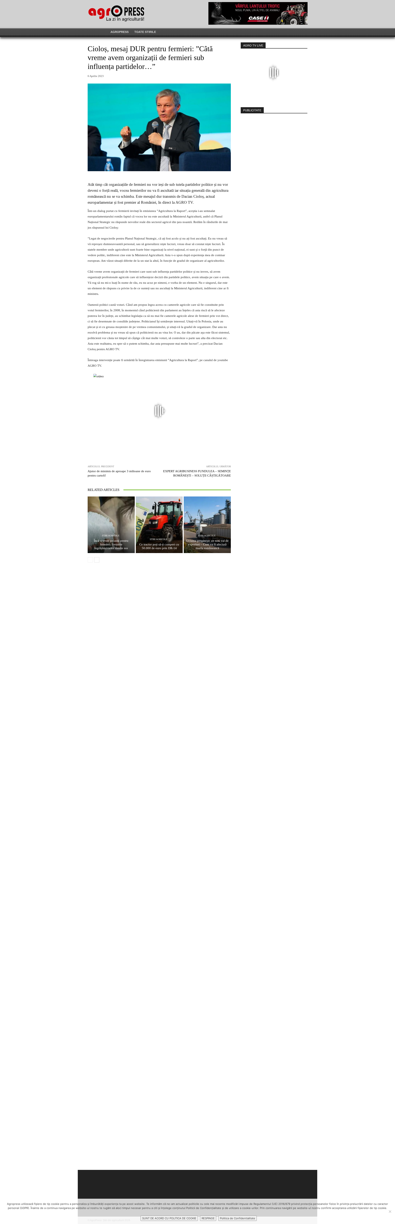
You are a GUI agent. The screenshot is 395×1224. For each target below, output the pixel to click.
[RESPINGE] (390, 1211)
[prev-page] (90, 560)
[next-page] (96, 560)
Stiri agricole (111, 536)
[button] (297, 32)
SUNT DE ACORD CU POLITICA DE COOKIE (169, 1218)
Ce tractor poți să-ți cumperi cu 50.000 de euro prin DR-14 (159, 546)
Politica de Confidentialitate (237, 1218)
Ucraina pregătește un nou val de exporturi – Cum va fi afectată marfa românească (207, 544)
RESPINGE (208, 1218)
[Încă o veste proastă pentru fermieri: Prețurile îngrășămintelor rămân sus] (111, 524)
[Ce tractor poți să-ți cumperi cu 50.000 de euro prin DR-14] (159, 524)
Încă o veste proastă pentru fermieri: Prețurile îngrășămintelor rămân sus (111, 544)
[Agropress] (116, 13)
